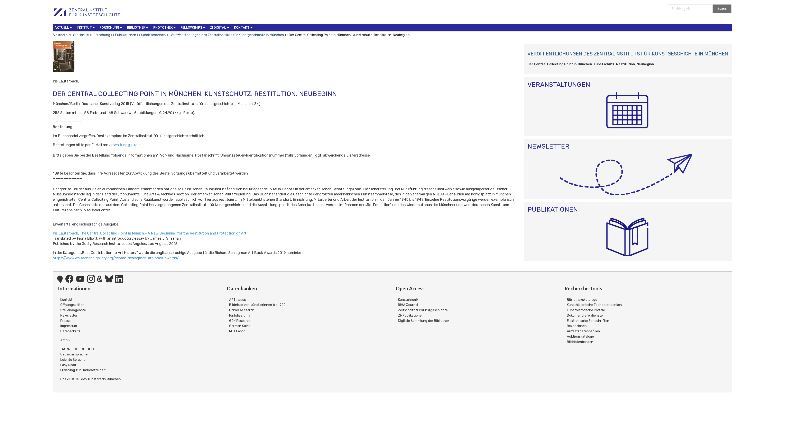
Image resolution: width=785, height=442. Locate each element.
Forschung (102, 35)
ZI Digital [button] (218, 27)
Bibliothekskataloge (582, 300)
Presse (65, 321)
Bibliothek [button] (136, 27)
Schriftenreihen (153, 35)
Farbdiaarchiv (239, 315)
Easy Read (68, 365)
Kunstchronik (408, 300)
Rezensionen (577, 326)
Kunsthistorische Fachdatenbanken (594, 305)
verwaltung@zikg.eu (125, 145)
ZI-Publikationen (411, 315)
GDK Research (240, 321)
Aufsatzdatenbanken (583, 331)
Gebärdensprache (73, 354)
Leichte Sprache (72, 360)
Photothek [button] (163, 27)
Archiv (65, 340)
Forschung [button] (109, 27)
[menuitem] (64, 27)
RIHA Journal (408, 305)
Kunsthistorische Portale (586, 310)
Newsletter (68, 315)
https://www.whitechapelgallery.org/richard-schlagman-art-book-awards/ (116, 258)
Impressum (68, 326)
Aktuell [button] (62, 27)
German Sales (239, 326)
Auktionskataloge (580, 336)
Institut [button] (84, 27)
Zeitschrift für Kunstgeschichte (423, 310)
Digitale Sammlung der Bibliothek (423, 321)
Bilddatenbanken (580, 342)
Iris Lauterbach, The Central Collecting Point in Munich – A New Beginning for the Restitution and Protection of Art (149, 233)
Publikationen (125, 35)
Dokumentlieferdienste (585, 315)
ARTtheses (237, 300)
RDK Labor (237, 331)
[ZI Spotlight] (60, 281)
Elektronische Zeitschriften (588, 321)
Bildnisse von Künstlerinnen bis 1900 (257, 305)
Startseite (81, 35)
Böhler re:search (241, 310)
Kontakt (66, 300)
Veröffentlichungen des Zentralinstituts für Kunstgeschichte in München (227, 35)
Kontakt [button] (241, 27)
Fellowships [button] (191, 27)
